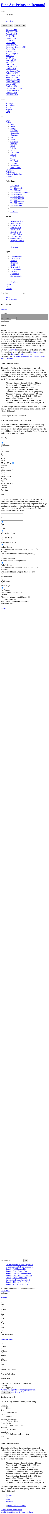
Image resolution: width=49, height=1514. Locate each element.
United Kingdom (14, 88)
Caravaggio (14, 133)
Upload (8, 284)
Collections (10, 170)
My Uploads (10, 105)
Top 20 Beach (15, 190)
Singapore (12, 77)
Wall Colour (6, 318)
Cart (7, 286)
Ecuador (11, 51)
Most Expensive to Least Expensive (19, 1267)
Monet (12, 150)
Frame (3, 608)
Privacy (8, 1499)
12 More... (14, 212)
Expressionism (15, 276)
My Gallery (10, 103)
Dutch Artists (15, 230)
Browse (9, 176)
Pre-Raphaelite (16, 256)
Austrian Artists (16, 223)
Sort (25, 1260)
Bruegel (13, 129)
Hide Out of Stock (11, 1289)
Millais (13, 148)
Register (9, 109)
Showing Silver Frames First (16, 1271)
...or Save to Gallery (18, 1392)
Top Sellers (14, 186)
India (10, 56)
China (10, 43)
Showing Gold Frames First (16, 1269)
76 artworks (12, 350)
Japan (10, 62)
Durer (12, 139)
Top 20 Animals (16, 188)
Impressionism (15, 269)
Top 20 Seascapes (17, 201)
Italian (13, 354)
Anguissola (24, 356)
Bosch (12, 126)
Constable (14, 135)
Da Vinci (13, 137)
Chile (10, 40)
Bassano (43, 356)
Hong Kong (12, 53)
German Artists (16, 238)
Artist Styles (10, 172)
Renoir (13, 155)
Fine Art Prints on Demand (23, 5)
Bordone (10, 358)
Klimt (12, 146)
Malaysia (11, 67)
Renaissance (15, 258)
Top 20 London (16, 205)
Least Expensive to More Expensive (19, 1265)
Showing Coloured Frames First (18, 1280)
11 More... (14, 247)
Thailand (11, 86)
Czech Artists (15, 225)
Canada (11, 38)
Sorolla (13, 157)
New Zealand (13, 71)
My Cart (9, 107)
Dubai (10, 49)
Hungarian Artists (17, 241)
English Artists (15, 232)
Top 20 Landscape (17, 197)
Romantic (14, 263)
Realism (13, 271)
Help (7, 1497)
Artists (8, 122)
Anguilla (11, 30)
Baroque (13, 261)
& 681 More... (15, 168)
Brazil (10, 36)
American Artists (16, 221)
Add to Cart (6, 1392)
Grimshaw (14, 142)
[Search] (24, 293)
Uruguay (11, 93)
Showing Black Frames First (16, 1278)
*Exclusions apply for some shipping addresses (18, 1390)
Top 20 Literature (17, 203)
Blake (12, 124)
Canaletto (14, 131)
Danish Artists (15, 228)
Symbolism (14, 274)
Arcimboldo (34, 356)
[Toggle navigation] (2, 116)
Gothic (13, 265)
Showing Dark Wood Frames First (19, 1273)
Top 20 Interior (16, 194)
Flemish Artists (16, 234)
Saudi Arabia (13, 75)
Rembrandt (14, 152)
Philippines (12, 73)
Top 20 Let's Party (17, 199)
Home (8, 120)
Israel (10, 58)
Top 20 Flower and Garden (20, 192)
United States (13, 90)
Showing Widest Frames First (17, 1284)
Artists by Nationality (14, 174)
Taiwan (11, 84)
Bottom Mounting (7, 1339)
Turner (12, 159)
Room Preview (11, 299)
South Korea (13, 82)
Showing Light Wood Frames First (19, 1276)
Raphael (4, 309)
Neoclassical (15, 267)
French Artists (15, 236)
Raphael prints (35, 352)
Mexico (11, 69)
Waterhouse (14, 165)
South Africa (13, 80)
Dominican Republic (16, 47)
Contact (9, 289)
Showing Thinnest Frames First (17, 1282)
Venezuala (12, 95)
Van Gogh (14, 161)
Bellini (3, 358)
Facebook (9, 1501)
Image (8, 297)
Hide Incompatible (28, 1289)
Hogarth (13, 144)
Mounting (4, 1298)
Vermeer (13, 163)
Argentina (12, 32)
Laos (10, 64)
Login (8, 112)
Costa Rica (12, 45)
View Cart (9, 21)
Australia (11, 34)
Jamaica (11, 60)
